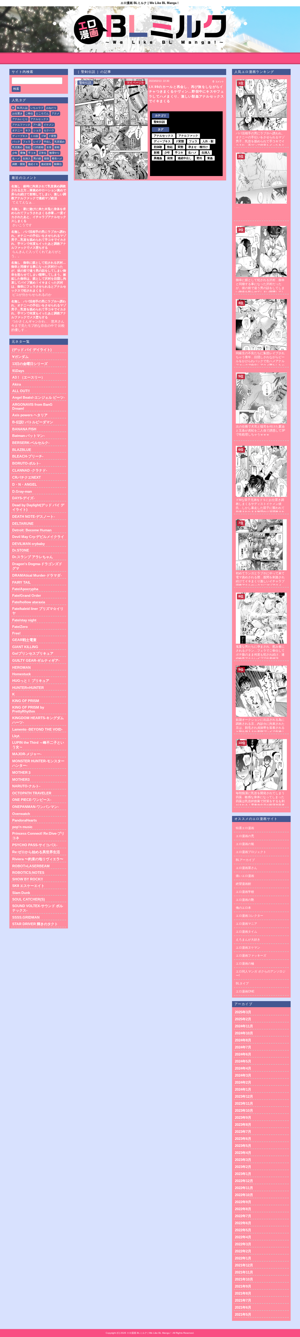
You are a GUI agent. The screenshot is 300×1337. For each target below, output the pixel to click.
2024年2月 (243, 1082)
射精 (57, 147)
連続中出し (185, 158)
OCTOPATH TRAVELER (31, 793)
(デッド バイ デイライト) (32, 350)
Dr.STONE (20, 550)
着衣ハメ (57, 158)
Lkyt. (16, 736)
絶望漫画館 (243, 884)
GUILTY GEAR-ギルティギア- (36, 660)
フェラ (26, 141)
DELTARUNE (23, 524)
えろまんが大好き (248, 939)
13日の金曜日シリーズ (30, 364)
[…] (261, 154)
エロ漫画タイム (246, 931)
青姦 (210, 158)
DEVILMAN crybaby (28, 544)
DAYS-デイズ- (23, 498)
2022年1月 (243, 1258)
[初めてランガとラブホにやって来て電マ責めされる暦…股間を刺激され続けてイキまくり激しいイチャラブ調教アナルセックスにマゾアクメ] (261, 521)
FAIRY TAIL (21, 582)
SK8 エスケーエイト (28, 886)
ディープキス (20, 136)
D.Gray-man (22, 491)
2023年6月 (243, 1139)
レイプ (37, 141)
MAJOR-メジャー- (26, 754)
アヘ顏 (37, 124)
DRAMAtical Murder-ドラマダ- (37, 575)
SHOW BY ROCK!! (27, 879)
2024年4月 (243, 1068)
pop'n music (22, 827)
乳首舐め (59, 141)
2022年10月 (244, 1195)
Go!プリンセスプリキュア (32, 653)
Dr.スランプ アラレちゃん (32, 557)
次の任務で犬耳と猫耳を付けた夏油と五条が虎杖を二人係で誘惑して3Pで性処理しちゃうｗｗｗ (260, 430)
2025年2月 (243, 1019)
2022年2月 (243, 1251)
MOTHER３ (21, 772)
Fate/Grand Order (26, 595)
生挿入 (26, 158)
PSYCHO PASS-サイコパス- (34, 845)
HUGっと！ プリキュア (30, 681)
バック (16, 141)
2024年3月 (243, 1075)
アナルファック (21, 124)
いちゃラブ (36, 107)
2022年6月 (243, 1223)
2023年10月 (244, 1110)
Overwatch (21, 814)
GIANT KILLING (25, 647)
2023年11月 (244, 1103)
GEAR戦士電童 (24, 640)
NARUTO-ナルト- (26, 786)
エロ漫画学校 (245, 892)
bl (13, 107)
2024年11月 (244, 1026)
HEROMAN (21, 667)
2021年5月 (243, 1314)
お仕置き (17, 113)
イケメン (49, 124)
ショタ (37, 130)
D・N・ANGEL (24, 484)
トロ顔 (34, 136)
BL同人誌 (22, 107)
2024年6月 (243, 1054)
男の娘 (37, 158)
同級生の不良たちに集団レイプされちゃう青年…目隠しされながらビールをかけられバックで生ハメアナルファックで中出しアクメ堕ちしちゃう (260, 361)
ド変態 (52, 136)
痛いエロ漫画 (245, 876)
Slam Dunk (21, 893)
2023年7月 (243, 1132)
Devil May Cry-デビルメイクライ (38, 537)
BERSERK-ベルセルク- (30, 443)
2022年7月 (243, 1216)
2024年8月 (243, 1040)
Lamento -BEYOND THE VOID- (37, 729)
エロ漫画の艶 (245, 899)
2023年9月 (243, 1117)
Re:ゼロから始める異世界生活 (36, 852)
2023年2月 (243, 1167)
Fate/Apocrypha (25, 589)
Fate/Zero (20, 627)
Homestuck (21, 674)
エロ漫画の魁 (245, 844)
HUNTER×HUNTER (28, 688)
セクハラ (49, 130)
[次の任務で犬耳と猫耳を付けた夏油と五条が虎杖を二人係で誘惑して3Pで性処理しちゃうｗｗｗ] (261, 374)
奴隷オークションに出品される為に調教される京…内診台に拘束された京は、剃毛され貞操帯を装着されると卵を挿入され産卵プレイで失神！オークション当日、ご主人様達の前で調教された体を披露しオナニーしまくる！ (260, 731)
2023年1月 (243, 1174)
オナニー (17, 130)
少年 (14, 152)
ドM (43, 136)
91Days (18, 371)
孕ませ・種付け (198, 147)
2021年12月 (244, 1265)
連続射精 (46, 164)
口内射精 (38, 147)
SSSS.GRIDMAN (26, 917)
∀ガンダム (20, 357)
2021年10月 (244, 1279)
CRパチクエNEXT (26, 477)
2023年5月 (243, 1146)
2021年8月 (243, 1293)
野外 (199, 158)
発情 (46, 158)
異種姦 (158, 158)
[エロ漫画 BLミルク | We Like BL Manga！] (150, 29)
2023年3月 (243, 1160)
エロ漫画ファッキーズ (251, 955)
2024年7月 (243, 1047)
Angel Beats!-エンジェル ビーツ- (38, 397)
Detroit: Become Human (32, 530)
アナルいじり (20, 119)
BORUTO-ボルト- (26, 463)
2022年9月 (243, 1202)
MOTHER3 (21, 779)
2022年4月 (243, 1237)
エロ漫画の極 (245, 963)
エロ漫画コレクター (249, 915)
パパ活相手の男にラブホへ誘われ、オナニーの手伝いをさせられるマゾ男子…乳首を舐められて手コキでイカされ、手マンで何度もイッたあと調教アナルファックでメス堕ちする (38, 239)
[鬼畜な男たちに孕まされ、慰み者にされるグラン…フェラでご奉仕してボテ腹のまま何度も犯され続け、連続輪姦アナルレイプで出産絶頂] (261, 594)
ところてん (42, 113)
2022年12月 (244, 1181)
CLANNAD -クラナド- (29, 470)
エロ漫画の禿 (245, 836)
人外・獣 (208, 141)
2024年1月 (243, 1089)
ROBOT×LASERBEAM (31, 866)
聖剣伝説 (85, 82)
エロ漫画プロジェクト (251, 852)
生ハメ (16, 158)
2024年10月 (244, 1033)
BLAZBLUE (21, 450)
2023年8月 (243, 1125)
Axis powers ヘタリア (30, 415)
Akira (16, 384)
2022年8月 (243, 1209)
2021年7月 (243, 1300)
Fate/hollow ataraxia (28, 602)
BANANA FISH (24, 429)
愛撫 (22, 152)
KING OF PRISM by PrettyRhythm (28, 709)
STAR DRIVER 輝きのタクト (35, 924)
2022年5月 (243, 1230)
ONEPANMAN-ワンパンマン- (35, 807)
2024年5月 (243, 1061)
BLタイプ (242, 983)
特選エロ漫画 (245, 828)
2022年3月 (243, 1244)
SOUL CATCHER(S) (28, 899)
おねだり (51, 107)
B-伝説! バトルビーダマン (32, 422)
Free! (16, 633)
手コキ (32, 152)
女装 (49, 147)
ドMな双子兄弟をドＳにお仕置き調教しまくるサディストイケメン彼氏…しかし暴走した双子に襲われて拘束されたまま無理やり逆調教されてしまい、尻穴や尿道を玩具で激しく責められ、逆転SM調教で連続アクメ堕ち (261, 512)
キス (27, 130)
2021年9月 (243, 1286)
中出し (48, 141)
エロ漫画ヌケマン (248, 947)
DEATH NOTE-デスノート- (33, 516)
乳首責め (17, 147)
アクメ (55, 113)
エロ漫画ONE (245, 991)
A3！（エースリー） (28, 377)
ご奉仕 (29, 113)
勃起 (27, 147)
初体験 (158, 147)
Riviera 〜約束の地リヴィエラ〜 (37, 859)
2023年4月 (243, 1153)
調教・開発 (18, 164)
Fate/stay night (24, 620)
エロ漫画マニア (246, 923)
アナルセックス (39, 119)
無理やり (54, 152)
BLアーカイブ (245, 860)
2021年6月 (243, 1307)
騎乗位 (58, 164)
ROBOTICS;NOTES (28, 873)
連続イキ (33, 164)
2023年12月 (244, 1096)
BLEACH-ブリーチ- (27, 456)
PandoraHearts (24, 820)
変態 (180, 147)
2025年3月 (243, 1012)
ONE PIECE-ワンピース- (31, 800)
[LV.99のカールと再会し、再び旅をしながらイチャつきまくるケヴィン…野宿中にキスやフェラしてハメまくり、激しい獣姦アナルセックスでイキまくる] (111, 129)
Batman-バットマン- (28, 436)
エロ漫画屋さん (246, 868)
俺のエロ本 (243, 907)
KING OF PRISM (25, 701)
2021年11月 (244, 1272)
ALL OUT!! (21, 391)
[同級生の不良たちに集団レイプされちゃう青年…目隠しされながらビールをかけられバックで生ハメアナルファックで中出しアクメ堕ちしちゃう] (261, 301)
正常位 (42, 152)
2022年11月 (244, 1188)
